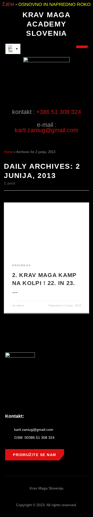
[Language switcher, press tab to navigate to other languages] (13, 48)
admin (20, 305)
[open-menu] (82, 47)
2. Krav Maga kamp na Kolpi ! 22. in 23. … (44, 283)
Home (8, 152)
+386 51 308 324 (58, 112)
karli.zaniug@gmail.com (46, 130)
